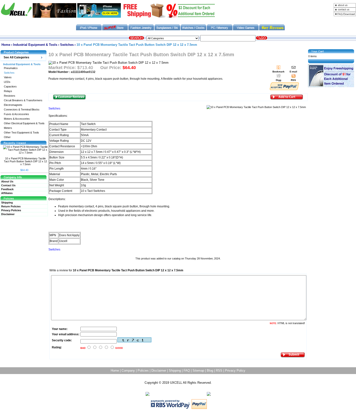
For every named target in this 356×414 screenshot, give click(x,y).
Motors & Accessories (17, 118)
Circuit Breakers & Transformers (23, 100)
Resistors (9, 95)
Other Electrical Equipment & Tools (24, 123)
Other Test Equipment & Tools (21, 132)
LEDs (7, 82)
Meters (8, 128)
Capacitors (10, 86)
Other (7, 137)
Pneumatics (11, 68)
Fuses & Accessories (16, 114)
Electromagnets (13, 105)
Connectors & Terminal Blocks (21, 109)
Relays (8, 91)
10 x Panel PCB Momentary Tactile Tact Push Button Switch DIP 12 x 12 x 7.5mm (25, 161)
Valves (8, 77)
